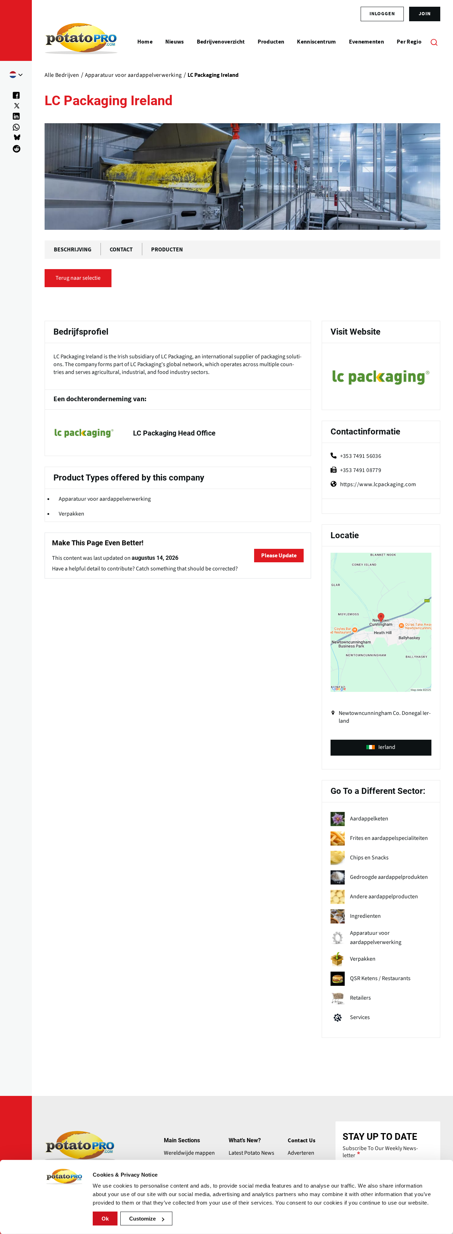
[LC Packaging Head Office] (178, 433)
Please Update (279, 555)
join (425, 13)
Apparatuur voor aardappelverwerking (105, 499)
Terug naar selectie (78, 278)
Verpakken (71, 514)
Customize (142, 1219)
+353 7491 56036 (361, 456)
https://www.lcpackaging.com (378, 484)
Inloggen (382, 13)
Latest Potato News (251, 1153)
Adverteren (301, 1153)
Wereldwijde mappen (189, 1153)
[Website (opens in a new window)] (381, 377)
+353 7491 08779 (361, 470)
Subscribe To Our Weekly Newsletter (380, 1152)
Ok (105, 1219)
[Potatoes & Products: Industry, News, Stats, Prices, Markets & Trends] (81, 42)
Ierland (386, 747)
